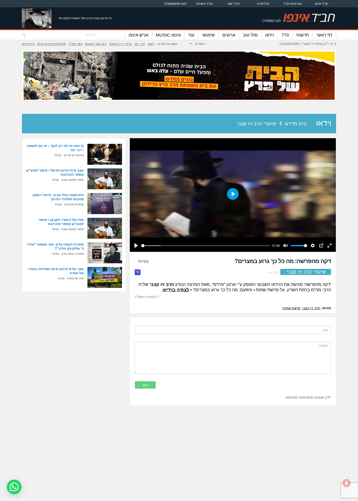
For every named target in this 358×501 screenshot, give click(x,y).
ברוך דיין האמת (120, 44)
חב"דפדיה (263, 3)
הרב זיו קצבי (311, 308)
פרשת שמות (292, 308)
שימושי (208, 35)
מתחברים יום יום (74, 155)
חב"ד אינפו (321, 3)
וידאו (269, 35)
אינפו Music (168, 35)
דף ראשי (324, 35)
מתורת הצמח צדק (73, 253)
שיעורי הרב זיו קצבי (256, 123)
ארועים (228, 35)
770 (285, 35)
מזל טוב (250, 35)
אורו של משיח (75, 278)
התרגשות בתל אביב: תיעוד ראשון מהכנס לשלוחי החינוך (58, 197)
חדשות (302, 35)
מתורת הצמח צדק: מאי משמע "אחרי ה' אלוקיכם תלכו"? (55, 246)
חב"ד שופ (234, 3)
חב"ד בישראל (204, 3)
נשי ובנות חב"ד (292, 3)
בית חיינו (28, 44)
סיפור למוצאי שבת (72, 180)
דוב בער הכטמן (96, 44)
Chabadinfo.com (175, 3)
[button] (14, 487)
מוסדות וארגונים (74, 204)
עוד (191, 35)
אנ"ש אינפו (138, 35)
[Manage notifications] (346, 483)
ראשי (151, 44)
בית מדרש (295, 123)
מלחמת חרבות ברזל (51, 44)
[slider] (205, 245)
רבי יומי (139, 44)
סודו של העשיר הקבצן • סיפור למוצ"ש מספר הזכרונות (61, 222)
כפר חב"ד (75, 44)
